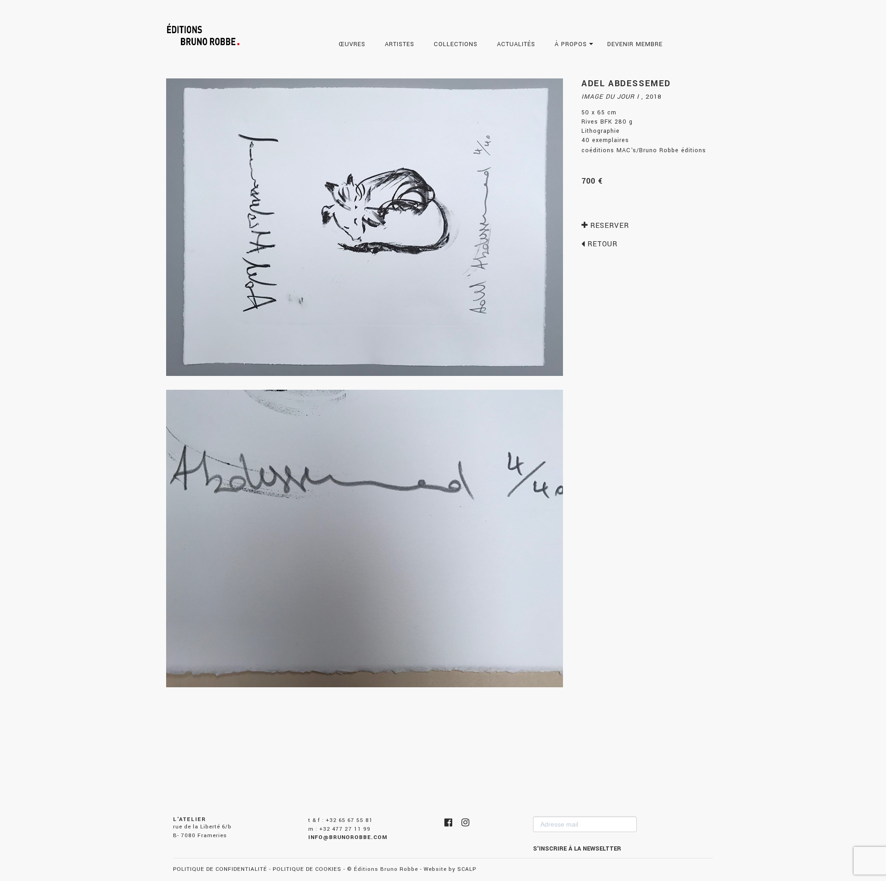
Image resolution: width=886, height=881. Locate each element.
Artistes (401, 44)
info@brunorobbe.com (347, 837)
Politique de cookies (307, 869)
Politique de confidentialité (220, 869)
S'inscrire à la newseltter (577, 849)
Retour (601, 244)
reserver (608, 225)
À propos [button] (572, 44)
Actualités (517, 44)
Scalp (466, 869)
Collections (457, 44)
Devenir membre (636, 44)
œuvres (353, 44)
